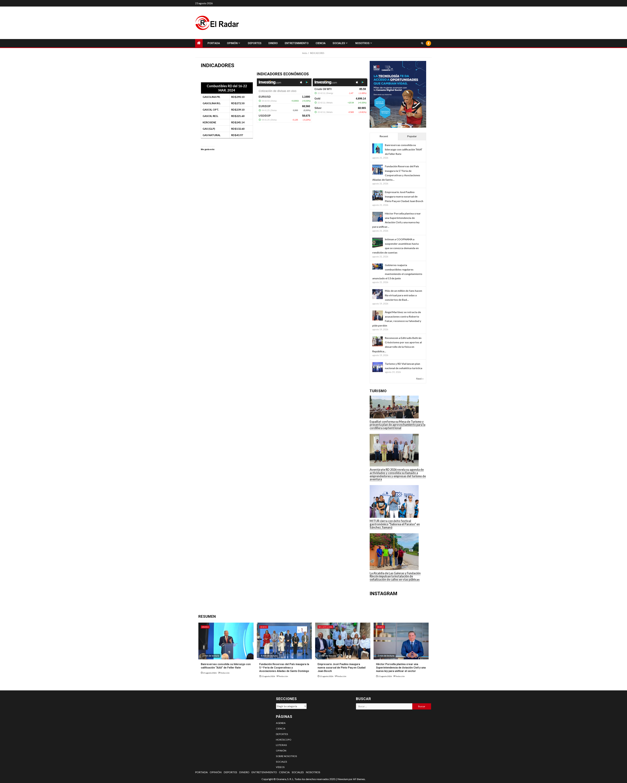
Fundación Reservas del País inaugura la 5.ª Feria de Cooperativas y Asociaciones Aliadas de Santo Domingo (284, 668)
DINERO (273, 43)
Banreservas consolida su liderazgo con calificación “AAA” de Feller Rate (403, 149)
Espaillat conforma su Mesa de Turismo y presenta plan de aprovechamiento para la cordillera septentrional (397, 425)
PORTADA (214, 43)
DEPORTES (254, 43)
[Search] (422, 43)
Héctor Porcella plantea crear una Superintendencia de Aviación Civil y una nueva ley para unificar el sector (401, 668)
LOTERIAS (281, 745)
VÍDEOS (280, 767)
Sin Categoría (325, 627)
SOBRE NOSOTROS (286, 756)
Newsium (343, 779)
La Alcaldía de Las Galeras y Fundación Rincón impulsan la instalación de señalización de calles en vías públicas (395, 576)
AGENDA (281, 723)
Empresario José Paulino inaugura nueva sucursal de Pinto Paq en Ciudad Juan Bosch (404, 196)
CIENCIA (321, 43)
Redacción (225, 673)
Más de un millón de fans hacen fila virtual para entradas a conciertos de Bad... (403, 295)
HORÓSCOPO (283, 739)
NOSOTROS (362, 43)
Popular (412, 136)
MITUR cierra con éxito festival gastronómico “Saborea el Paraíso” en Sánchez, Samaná (395, 524)
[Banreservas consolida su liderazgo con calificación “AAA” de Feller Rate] (377, 148)
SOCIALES (339, 43)
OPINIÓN (232, 43)
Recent (384, 136)
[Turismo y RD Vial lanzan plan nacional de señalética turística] (377, 367)
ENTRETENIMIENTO (297, 43)
